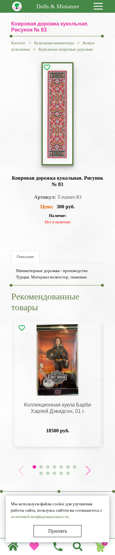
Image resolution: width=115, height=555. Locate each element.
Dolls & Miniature (57, 6)
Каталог (18, 42)
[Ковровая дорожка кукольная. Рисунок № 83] (57, 114)
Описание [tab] (25, 256)
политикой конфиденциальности (40, 516)
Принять (57, 531)
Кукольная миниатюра (54, 42)
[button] (87, 470)
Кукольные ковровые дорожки (66, 49)
